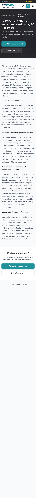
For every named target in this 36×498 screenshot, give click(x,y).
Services (12, 15)
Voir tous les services (19, 284)
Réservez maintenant (15, 44)
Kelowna (4, 15)
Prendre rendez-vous (19, 266)
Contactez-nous (13, 51)
